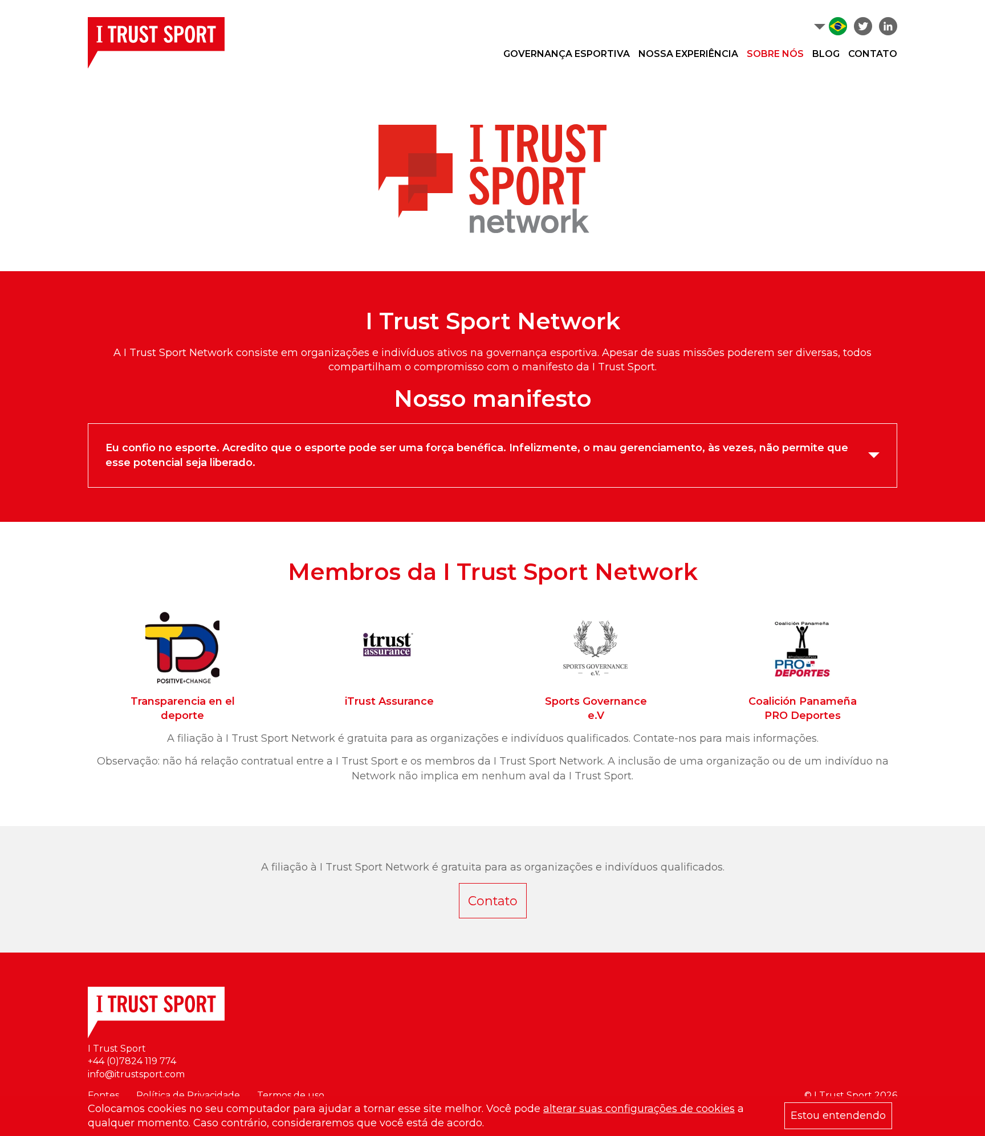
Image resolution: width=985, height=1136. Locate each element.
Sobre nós (775, 53)
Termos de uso (290, 1095)
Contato (872, 53)
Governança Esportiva (566, 53)
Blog (826, 53)
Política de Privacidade (188, 1095)
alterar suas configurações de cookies (639, 1108)
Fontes (103, 1095)
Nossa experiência (688, 53)
